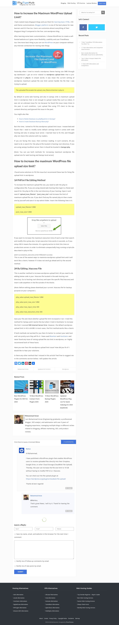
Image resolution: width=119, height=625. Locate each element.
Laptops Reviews (92, 3)
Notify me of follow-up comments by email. (32, 561)
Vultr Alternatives (18, 594)
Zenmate (48, 601)
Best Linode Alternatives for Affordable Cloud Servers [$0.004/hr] (92, 54)
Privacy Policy (53, 618)
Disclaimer (71, 618)
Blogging (63, 3)
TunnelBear (48, 604)
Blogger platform (41, 25)
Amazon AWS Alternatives (20, 611)
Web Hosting (71, 3)
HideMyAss (48, 611)
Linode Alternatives (18, 598)
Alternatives (51, 598)
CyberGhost (48, 608)
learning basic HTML (62, 22)
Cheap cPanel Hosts (83, 604)
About (41, 618)
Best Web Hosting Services (85, 598)
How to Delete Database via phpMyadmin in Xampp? (37, 119)
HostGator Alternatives (20, 601)
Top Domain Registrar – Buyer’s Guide (88, 594)
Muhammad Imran (23, 369)
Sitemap (77, 618)
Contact (46, 618)
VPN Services (81, 3)
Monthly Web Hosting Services (86, 608)
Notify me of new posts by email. (28, 566)
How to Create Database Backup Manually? (34, 122)
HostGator (64, 336)
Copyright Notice (62, 618)
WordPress (49, 42)
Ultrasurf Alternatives (51, 594)
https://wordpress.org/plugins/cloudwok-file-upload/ (46, 479)
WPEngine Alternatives (19, 608)
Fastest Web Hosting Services (86, 601)
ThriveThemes (70, 622)
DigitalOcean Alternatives (20, 604)
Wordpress (65, 369)
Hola (46, 598)
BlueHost (53, 336)
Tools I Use (102, 3)
